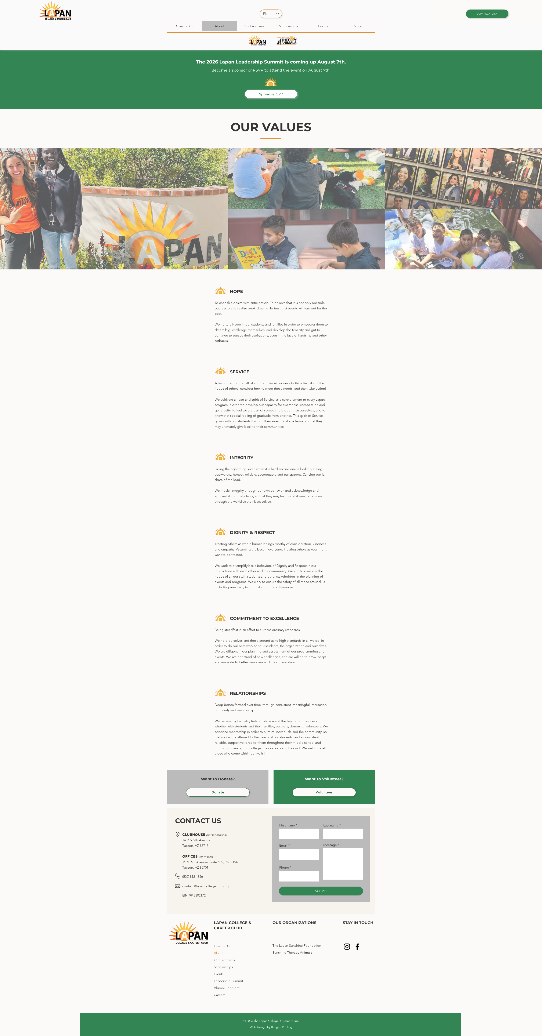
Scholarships (223, 967)
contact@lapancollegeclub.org (205, 886)
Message (330, 845)
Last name (331, 825)
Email (283, 845)
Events (219, 974)
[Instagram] (347, 946)
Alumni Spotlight (226, 988)
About (218, 953)
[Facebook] (357, 946)
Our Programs (224, 960)
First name (287, 825)
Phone (284, 867)
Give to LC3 (222, 946)
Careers (219, 995)
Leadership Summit (228, 981)
